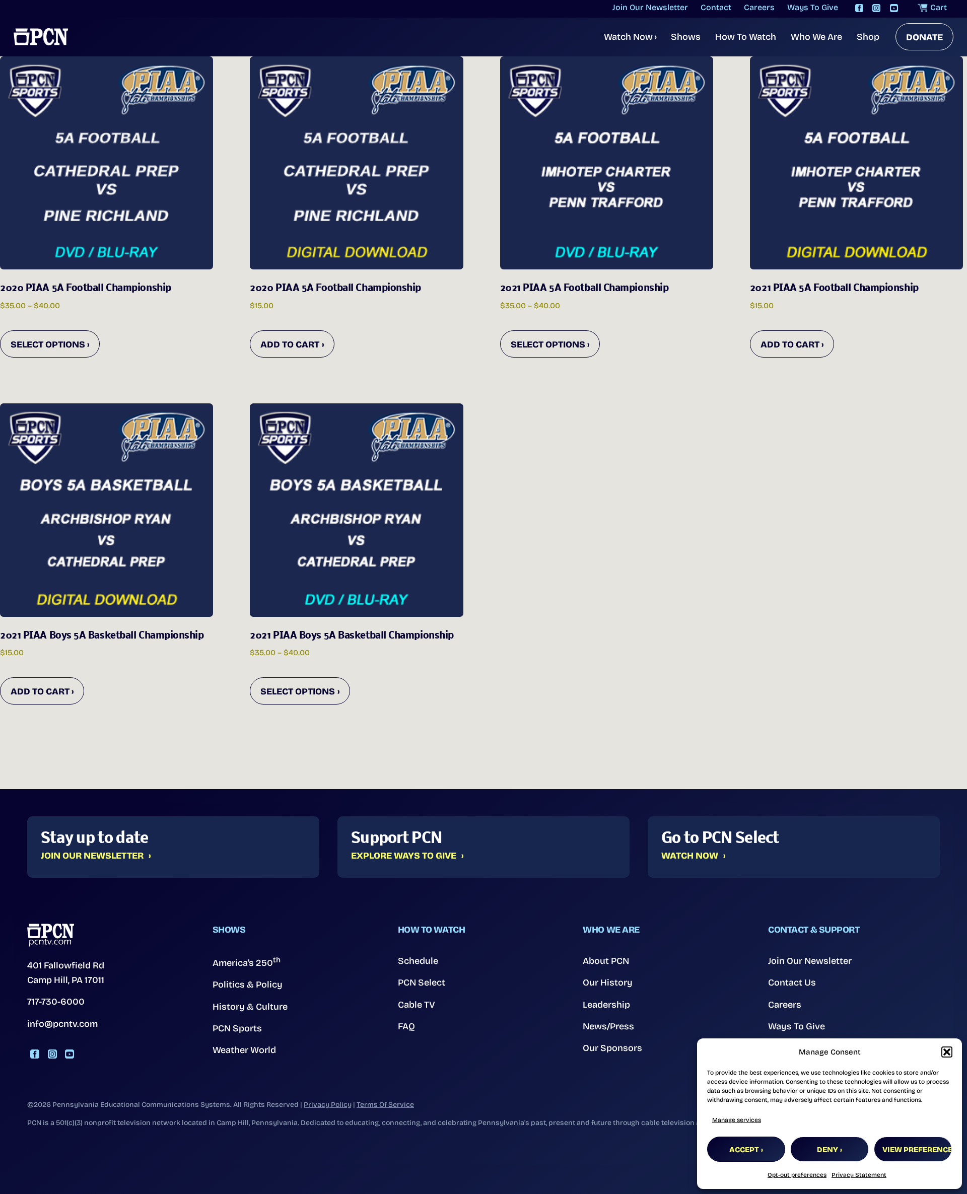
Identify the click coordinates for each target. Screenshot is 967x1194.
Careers (784, 1004)
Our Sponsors (612, 1047)
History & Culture (250, 1006)
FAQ (406, 1026)
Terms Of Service (385, 1104)
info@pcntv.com (62, 1023)
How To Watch (745, 36)
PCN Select (421, 982)
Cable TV (416, 1004)
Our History (608, 982)
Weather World (244, 1050)
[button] (947, 1052)
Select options (48, 344)
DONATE (924, 37)
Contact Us (792, 982)
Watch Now (630, 36)
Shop (868, 36)
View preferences (917, 1149)
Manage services (736, 1119)
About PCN (606, 960)
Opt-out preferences (797, 1174)
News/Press (608, 1026)
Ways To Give (796, 1026)
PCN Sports (237, 1028)
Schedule (418, 960)
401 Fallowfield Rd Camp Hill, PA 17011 (65, 973)
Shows (686, 36)
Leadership (606, 1004)
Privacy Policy (328, 1104)
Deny (827, 1149)
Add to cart (289, 344)
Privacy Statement (859, 1174)
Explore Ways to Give (403, 856)
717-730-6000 (56, 1001)
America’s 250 (247, 961)
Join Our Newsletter (92, 856)
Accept (744, 1149)
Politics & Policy (248, 984)
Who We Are (816, 36)
